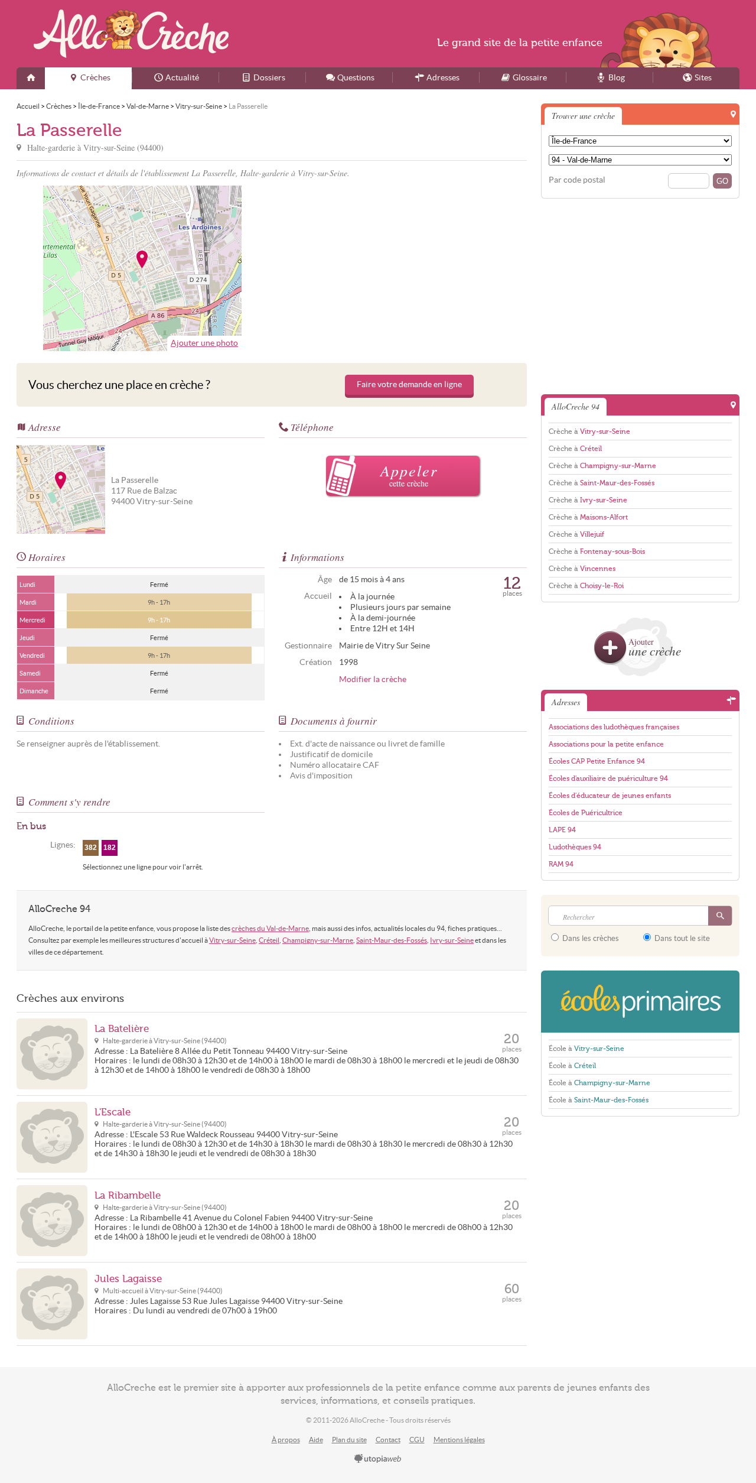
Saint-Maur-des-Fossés (391, 940)
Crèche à (589, 431)
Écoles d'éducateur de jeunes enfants (610, 795)
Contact (388, 1439)
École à (586, 1048)
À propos (286, 1439)
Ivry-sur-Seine (452, 940)
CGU (417, 1439)
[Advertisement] (401, 268)
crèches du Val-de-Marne (270, 928)
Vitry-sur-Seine (232, 940)
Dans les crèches (590, 938)
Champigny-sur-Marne (317, 940)
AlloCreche (131, 33)
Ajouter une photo (204, 343)
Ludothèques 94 (575, 847)
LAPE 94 (562, 830)
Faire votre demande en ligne (409, 384)
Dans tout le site (681, 938)
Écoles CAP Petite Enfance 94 (597, 761)
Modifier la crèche (372, 679)
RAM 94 (561, 864)
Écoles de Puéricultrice (586, 813)
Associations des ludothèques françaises (614, 727)
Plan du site (349, 1439)
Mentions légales (459, 1439)
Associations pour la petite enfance (606, 744)
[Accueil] (31, 78)
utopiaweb (378, 1459)
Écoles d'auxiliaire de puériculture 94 (608, 778)
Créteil (269, 940)
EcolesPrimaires (640, 1002)
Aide (316, 1439)
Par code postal (577, 180)
